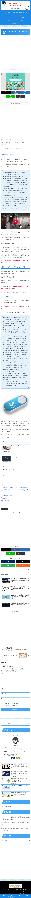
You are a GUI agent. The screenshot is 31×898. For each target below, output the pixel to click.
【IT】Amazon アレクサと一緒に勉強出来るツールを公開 (7, 489)
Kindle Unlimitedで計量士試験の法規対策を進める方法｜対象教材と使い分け (22, 489)
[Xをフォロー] (23, 561)
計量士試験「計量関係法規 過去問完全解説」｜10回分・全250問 (14, 829)
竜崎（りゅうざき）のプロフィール (23, 890)
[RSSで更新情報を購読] (23, 565)
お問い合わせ (23, 893)
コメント (4, 673)
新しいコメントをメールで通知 (10, 703)
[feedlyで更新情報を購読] (8, 565)
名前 (3, 688)
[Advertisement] (15, 51)
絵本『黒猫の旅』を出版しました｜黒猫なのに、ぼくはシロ (15, 823)
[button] (20, 96)
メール (3, 693)
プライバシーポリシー (8, 893)
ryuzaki (16, 745)
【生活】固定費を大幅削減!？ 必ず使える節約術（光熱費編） (7, 497)
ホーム (8, 889)
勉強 (7, 509)
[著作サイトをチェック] (8, 561)
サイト (3, 698)
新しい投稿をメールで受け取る (10, 705)
